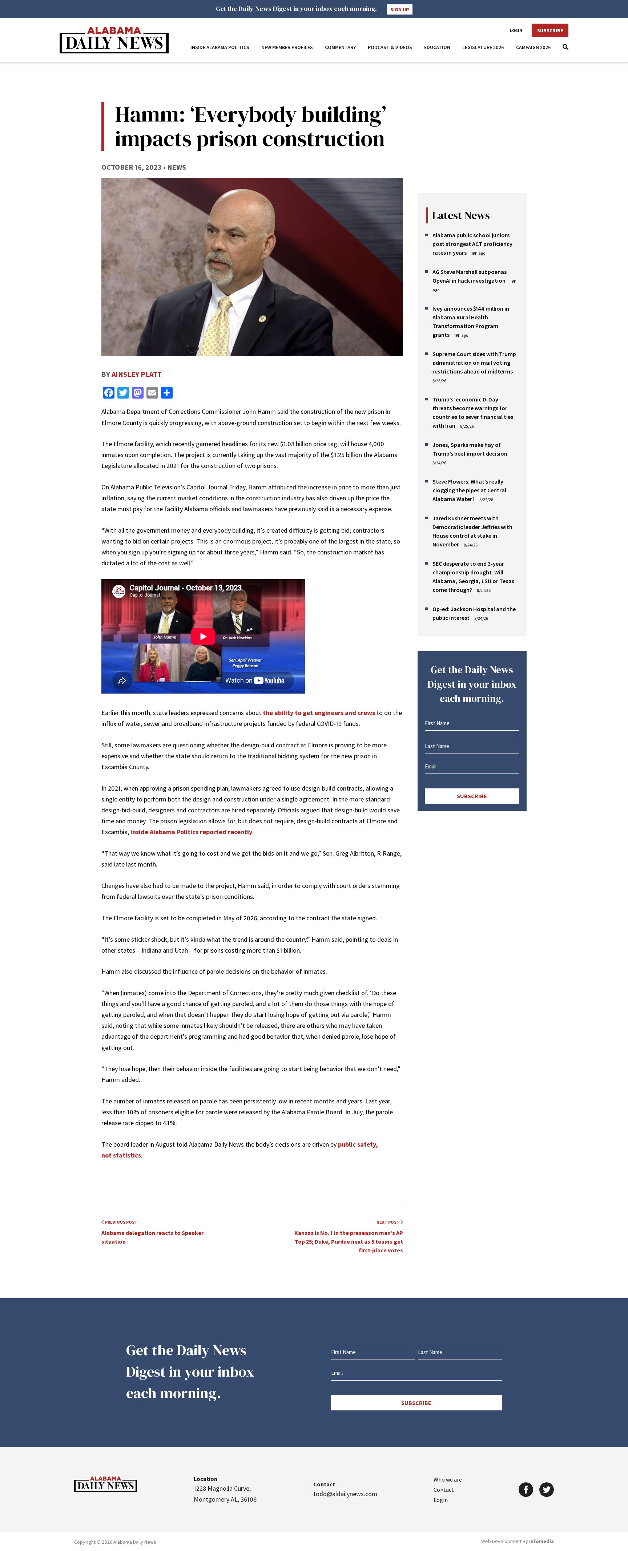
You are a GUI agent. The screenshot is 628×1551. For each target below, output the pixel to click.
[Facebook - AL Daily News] (526, 1489)
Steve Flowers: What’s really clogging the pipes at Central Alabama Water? (469, 490)
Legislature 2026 (483, 47)
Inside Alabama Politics (219, 47)
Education (437, 47)
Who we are (448, 1479)
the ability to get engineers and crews (318, 712)
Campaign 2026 (533, 47)
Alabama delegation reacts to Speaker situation (152, 1232)
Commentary (340, 47)
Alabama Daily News (114, 40)
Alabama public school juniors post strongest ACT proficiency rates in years (472, 243)
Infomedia (541, 1541)
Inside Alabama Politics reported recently (191, 832)
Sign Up (399, 9)
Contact (444, 1489)
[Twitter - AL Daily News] (546, 1489)
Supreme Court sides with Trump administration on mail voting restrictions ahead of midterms (474, 362)
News (176, 166)
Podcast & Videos (390, 47)
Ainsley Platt (137, 374)
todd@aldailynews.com (345, 1494)
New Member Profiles (287, 47)
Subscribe (550, 30)
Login (516, 30)
